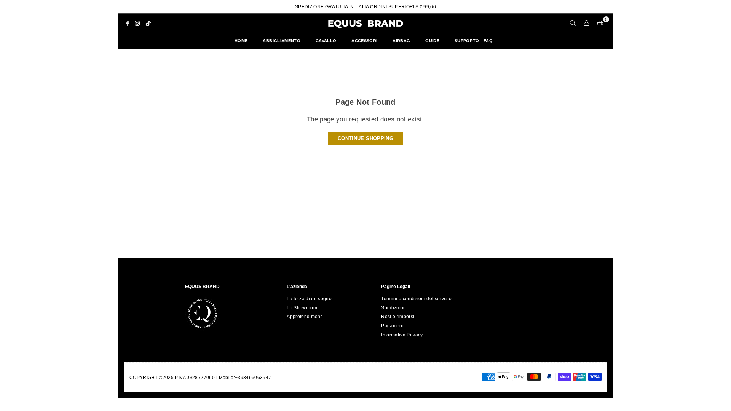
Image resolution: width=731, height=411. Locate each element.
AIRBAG (401, 40)
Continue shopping (365, 138)
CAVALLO (326, 40)
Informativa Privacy (402, 335)
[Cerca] (573, 23)
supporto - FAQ (474, 40)
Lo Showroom (302, 308)
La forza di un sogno (309, 298)
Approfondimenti (305, 316)
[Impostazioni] (587, 23)
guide (432, 40)
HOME (241, 40)
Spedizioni (392, 308)
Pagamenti (393, 325)
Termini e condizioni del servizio (416, 298)
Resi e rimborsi (397, 316)
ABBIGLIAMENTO (281, 40)
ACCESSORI (364, 40)
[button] (600, 23)
